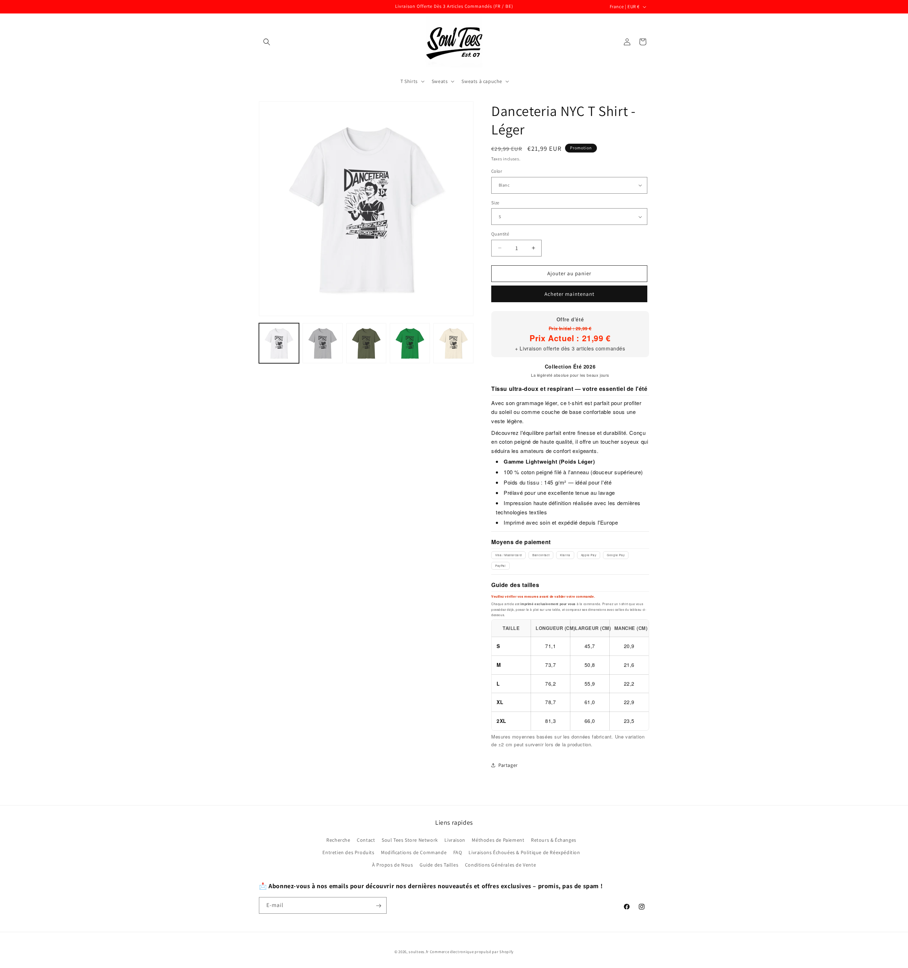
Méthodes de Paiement (498, 840)
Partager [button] (508, 765)
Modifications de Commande (414, 852)
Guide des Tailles (439, 865)
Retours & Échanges (553, 840)
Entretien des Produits (348, 852)
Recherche (338, 840)
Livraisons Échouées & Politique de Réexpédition (524, 852)
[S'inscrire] (378, 905)
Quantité (500, 234)
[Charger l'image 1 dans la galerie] (279, 343)
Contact (366, 840)
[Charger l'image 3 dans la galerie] (366, 343)
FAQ (457, 852)
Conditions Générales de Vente (500, 865)
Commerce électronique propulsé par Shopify (472, 951)
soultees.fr (419, 951)
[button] (267, 42)
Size (495, 203)
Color (496, 171)
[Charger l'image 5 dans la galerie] (453, 343)
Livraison (454, 840)
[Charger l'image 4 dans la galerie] (410, 343)
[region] (570, 675)
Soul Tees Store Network (410, 840)
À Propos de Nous (392, 865)
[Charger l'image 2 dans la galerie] (323, 343)
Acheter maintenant (569, 294)
